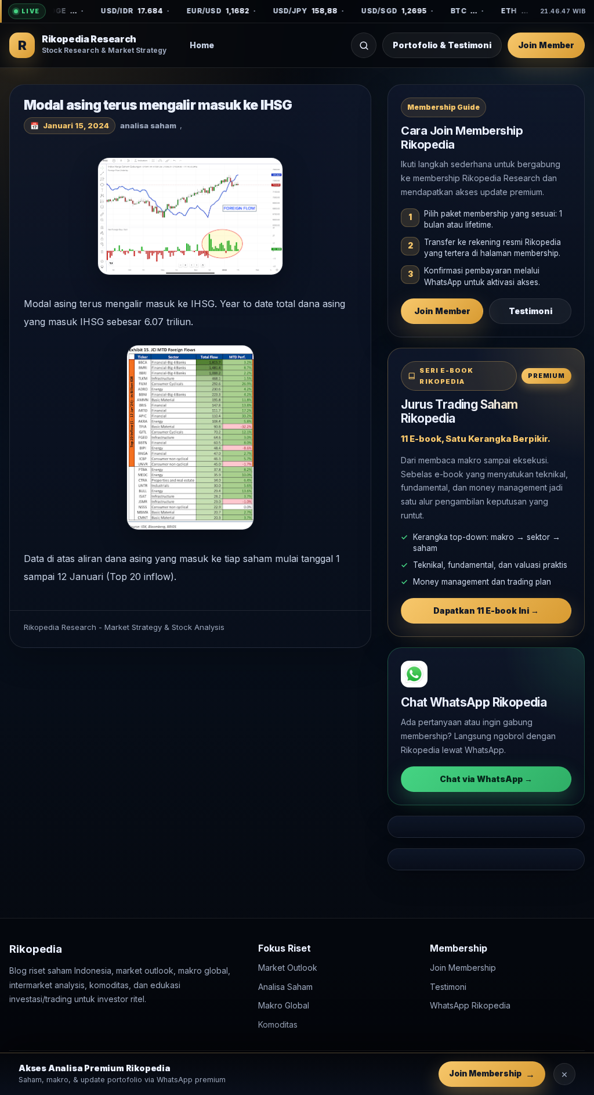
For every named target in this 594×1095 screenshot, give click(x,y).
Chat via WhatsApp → (486, 779)
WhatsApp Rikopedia (470, 1005)
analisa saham (148, 125)
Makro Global (283, 1005)
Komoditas (278, 1024)
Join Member (546, 45)
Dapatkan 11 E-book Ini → (486, 610)
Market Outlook (287, 967)
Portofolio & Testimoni (442, 45)
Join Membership (463, 967)
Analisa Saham (285, 986)
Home (202, 45)
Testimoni (530, 311)
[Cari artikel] (363, 45)
